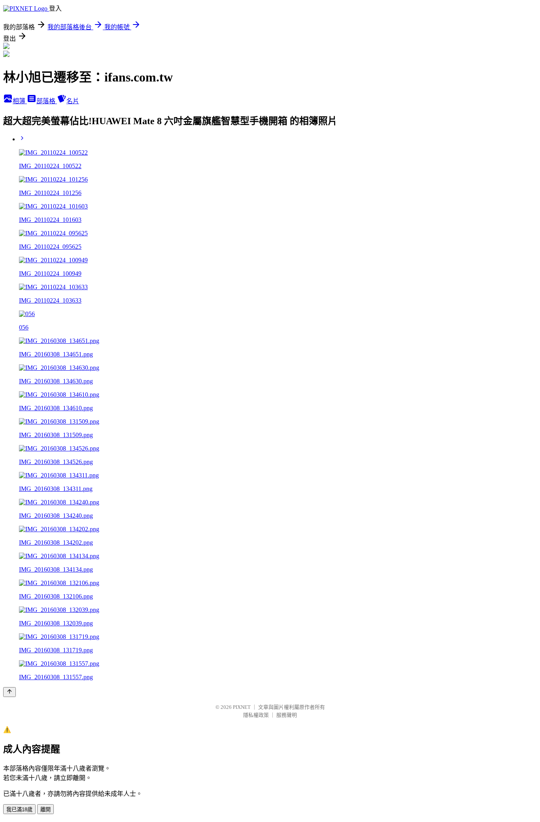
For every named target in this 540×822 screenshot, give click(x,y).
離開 (45, 810)
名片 (72, 101)
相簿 (20, 101)
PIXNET (242, 707)
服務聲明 (286, 715)
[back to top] (9, 692)
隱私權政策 (256, 715)
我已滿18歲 (19, 810)
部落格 (46, 101)
